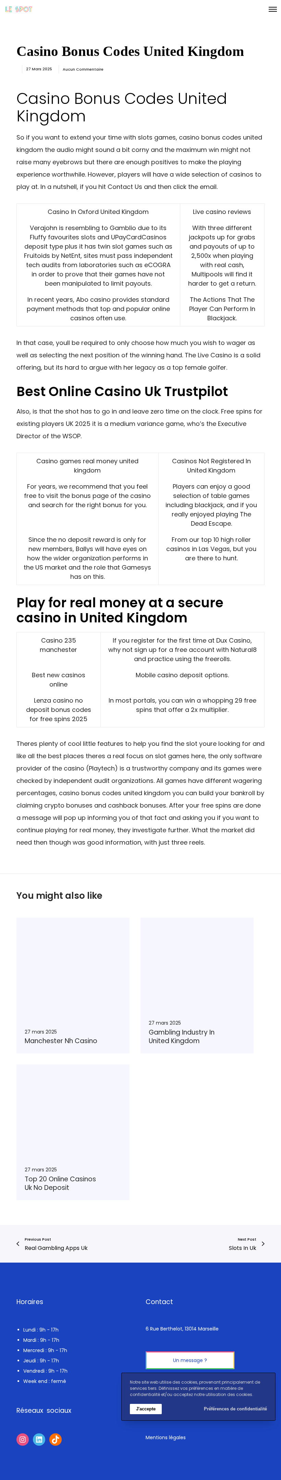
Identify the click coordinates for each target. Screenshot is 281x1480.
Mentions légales (166, 1437)
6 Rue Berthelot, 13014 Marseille (182, 1328)
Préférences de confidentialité (235, 1408)
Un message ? (190, 1360)
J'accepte (146, 1408)
